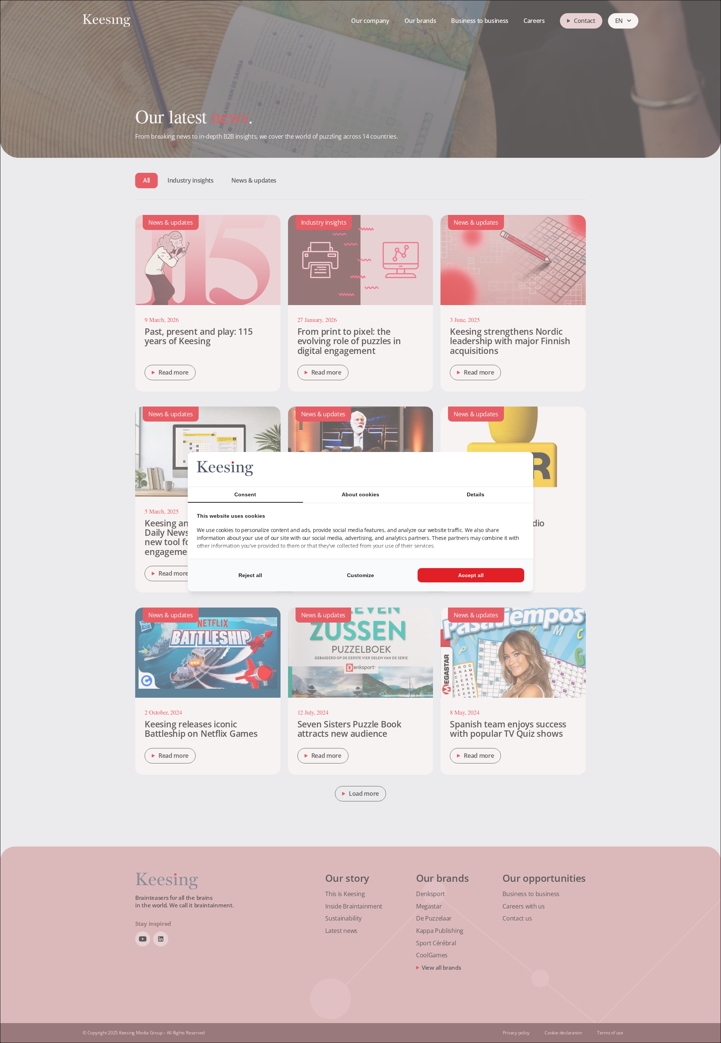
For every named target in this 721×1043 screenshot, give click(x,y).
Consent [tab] (245, 494)
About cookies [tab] (360, 494)
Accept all (471, 575)
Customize (360, 575)
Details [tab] (475, 494)
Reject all (250, 575)
